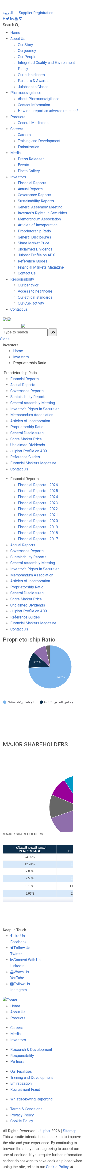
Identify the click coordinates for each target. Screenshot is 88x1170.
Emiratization (28, 147)
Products (17, 117)
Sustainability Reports (36, 201)
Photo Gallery (29, 171)
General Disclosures (34, 237)
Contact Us (27, 273)
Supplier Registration (36, 13)
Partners (17, 1061)
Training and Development (39, 141)
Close (5, 339)
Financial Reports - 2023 (38, 503)
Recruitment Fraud (25, 1089)
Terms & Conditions (26, 1109)
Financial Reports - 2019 (38, 527)
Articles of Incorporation (37, 225)
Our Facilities (21, 1071)
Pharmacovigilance (25, 92)
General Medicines (33, 123)
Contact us (19, 309)
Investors (18, 177)
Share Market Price (33, 243)
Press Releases (31, 159)
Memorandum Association (39, 219)
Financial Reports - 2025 (38, 491)
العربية (8, 13)
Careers (16, 129)
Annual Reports (30, 189)
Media (15, 153)
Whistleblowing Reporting (31, 1099)
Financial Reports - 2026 (38, 485)
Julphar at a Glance (33, 87)
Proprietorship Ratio (34, 231)
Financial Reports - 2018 (38, 533)
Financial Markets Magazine (41, 267)
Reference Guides (32, 261)
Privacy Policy (22, 1115)
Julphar (44, 1131)
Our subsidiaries (31, 75)
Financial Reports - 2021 (38, 515)
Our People (27, 57)
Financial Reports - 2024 (38, 497)
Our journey (27, 50)
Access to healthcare (35, 291)
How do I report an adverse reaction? (48, 111)
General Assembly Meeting (40, 207)
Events (23, 165)
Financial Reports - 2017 (38, 539)
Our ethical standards (35, 297)
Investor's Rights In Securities (42, 213)
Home (15, 32)
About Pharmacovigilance (38, 99)
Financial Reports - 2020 (38, 521)
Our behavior (28, 285)
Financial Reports (32, 183)
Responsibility (22, 279)
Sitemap (70, 1131)
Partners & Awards (33, 80)
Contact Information (34, 105)
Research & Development (31, 1049)
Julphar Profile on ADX (36, 255)
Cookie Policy (21, 1121)
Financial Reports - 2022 (38, 509)
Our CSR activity (31, 303)
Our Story (25, 45)
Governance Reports (34, 195)
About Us (17, 38)
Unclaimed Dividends (35, 249)
